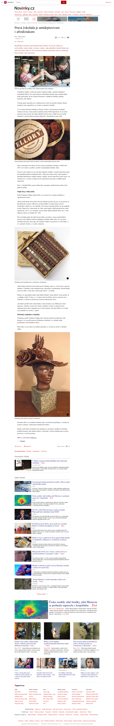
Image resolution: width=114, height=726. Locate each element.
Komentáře (57, 12)
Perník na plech (62, 703)
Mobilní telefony (32, 714)
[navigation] (2, 2)
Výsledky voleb (18, 696)
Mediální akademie (50, 720)
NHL (44, 703)
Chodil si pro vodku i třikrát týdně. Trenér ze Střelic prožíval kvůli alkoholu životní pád (26, 643)
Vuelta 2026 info (33, 691)
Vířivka (89, 712)
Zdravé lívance (61, 696)
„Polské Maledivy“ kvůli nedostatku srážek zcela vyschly (49, 580)
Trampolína (48, 712)
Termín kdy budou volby (21, 698)
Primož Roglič (32, 701)
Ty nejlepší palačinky (63, 691)
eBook (58, 37)
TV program (75, 14)
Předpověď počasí (47, 709)
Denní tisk (82, 14)
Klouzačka (61, 712)
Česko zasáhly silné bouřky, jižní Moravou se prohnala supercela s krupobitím (50, 497)
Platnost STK (89, 703)
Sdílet (64, 37)
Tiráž (42, 720)
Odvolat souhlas (77, 720)
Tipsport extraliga (47, 696)
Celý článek (66, 614)
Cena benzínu (67, 709)
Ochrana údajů (68, 720)
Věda (30, 14)
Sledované (89, 14)
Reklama (32, 720)
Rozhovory (44, 451)
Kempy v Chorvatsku (77, 691)
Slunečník (55, 712)
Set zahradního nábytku (72, 712)
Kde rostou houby (57, 709)
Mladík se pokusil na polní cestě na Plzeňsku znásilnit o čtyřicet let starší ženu (50, 566)
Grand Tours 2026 (33, 703)
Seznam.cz (108, 2)
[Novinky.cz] (25, 8)
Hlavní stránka (18, 12)
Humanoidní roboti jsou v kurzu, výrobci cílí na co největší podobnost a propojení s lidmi (49, 552)
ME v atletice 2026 (48, 698)
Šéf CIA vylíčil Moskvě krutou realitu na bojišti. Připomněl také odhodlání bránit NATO (48, 511)
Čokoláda (28, 451)
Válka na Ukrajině (48, 12)
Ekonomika (72, 12)
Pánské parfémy (93, 714)
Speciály (64, 14)
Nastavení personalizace (89, 720)
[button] (42, 71)
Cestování (35, 14)
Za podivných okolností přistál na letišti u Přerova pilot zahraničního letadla (51, 483)
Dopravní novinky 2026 (92, 696)
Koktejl (83, 12)
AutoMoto (25, 14)
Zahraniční (40, 12)
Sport (56, 14)
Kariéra (37, 720)
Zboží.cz (33, 438)
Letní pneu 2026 (90, 691)
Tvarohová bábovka (63, 698)
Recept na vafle (62, 701)
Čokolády (22, 441)
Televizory (76, 714)
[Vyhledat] (63, 2)
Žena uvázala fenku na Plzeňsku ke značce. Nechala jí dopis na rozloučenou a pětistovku (85, 643)
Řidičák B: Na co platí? (92, 698)
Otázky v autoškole (91, 701)
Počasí (69, 14)
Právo (16, 36)
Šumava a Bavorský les (78, 696)
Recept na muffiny (62, 694)
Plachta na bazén (39, 712)
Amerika (34, 514)
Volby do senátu (19, 701)
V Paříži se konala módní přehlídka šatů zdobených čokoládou (49, 462)
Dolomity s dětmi (76, 703)
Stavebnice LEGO (42, 714)
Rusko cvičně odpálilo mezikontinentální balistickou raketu (56, 642)
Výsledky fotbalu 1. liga (49, 694)
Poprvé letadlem (76, 694)
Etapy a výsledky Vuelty (35, 694)
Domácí (30, 12)
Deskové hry (69, 714)
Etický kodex (59, 720)
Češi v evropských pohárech (79, 709)
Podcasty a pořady (49, 14)
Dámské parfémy (52, 714)
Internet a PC (18, 14)
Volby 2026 (17, 691)
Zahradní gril (83, 712)
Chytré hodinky (84, 714)
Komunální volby (19, 703)
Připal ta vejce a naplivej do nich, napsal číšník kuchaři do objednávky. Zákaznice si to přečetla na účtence (51, 539)
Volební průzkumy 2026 (21, 694)
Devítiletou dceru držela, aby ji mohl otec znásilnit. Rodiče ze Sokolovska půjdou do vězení (49, 525)
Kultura (67, 12)
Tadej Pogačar (32, 698)
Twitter (26, 720)
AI (32, 556)
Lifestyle (78, 12)
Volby (35, 12)
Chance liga (46, 691)
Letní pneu (61, 714)
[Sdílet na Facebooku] (67, 446)
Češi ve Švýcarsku (77, 698)
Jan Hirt (31, 696)
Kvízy (60, 14)
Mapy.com (38, 709)
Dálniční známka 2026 (92, 694)
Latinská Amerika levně (78, 701)
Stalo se (25, 12)
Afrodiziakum (36, 451)
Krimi (62, 12)
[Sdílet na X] (69, 446)
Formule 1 (46, 701)
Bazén (31, 712)
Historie (41, 14)
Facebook (20, 720)
